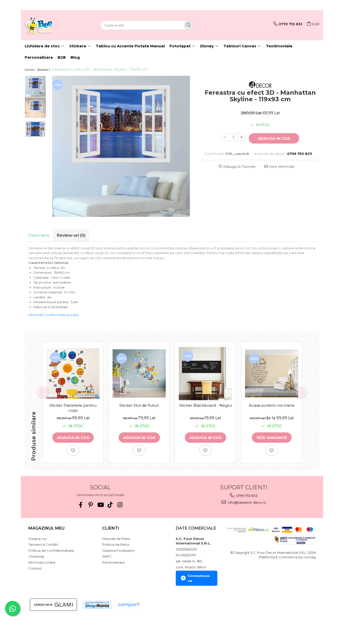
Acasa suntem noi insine (272, 405)
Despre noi (37, 539)
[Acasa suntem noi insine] (271, 373)
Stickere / (44, 70)
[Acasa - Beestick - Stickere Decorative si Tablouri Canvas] (50, 25)
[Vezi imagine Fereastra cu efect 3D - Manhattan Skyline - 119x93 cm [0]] (35, 86)
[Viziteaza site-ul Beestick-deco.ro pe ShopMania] (97, 605)
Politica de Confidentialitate (51, 550)
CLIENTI (110, 528)
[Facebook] (80, 504)
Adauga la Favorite (239, 166)
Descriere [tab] (38, 235)
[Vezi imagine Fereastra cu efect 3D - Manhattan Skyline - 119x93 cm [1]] (35, 107)
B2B (62, 57)
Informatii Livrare (41, 562)
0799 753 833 (246, 496)
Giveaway (36, 556)
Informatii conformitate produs (53, 315)
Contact (35, 568)
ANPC (107, 556)
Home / (30, 70)
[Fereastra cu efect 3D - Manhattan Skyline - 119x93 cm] (121, 146)
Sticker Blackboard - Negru (205, 405)
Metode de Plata (116, 539)
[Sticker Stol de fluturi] (139, 373)
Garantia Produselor (118, 550)
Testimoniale (279, 46)
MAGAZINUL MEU (46, 528)
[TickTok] (110, 504)
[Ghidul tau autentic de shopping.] (128, 605)
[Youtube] (100, 504)
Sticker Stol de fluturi (139, 405)
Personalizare (39, 57)
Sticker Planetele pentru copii (72, 408)
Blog (75, 57)
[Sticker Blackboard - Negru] (205, 373)
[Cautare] (188, 25)
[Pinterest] (90, 504)
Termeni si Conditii (43, 544)
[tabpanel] (121, 146)
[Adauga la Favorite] (72, 450)
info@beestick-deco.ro (246, 502)
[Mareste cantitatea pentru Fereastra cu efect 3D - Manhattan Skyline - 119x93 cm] (241, 137)
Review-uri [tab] (71, 235)
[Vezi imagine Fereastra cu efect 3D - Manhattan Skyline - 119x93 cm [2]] (35, 129)
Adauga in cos (274, 138)
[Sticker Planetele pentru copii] (72, 373)
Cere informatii (281, 166)
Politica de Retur (115, 544)
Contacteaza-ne (199, 578)
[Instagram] (120, 504)
